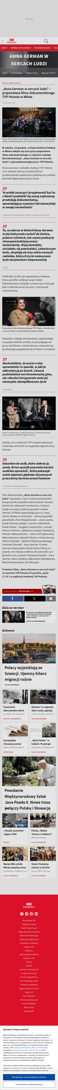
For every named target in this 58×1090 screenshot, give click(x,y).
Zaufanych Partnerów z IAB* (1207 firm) (29, 1048)
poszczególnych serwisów (18, 1068)
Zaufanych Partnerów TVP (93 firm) (25, 1050)
